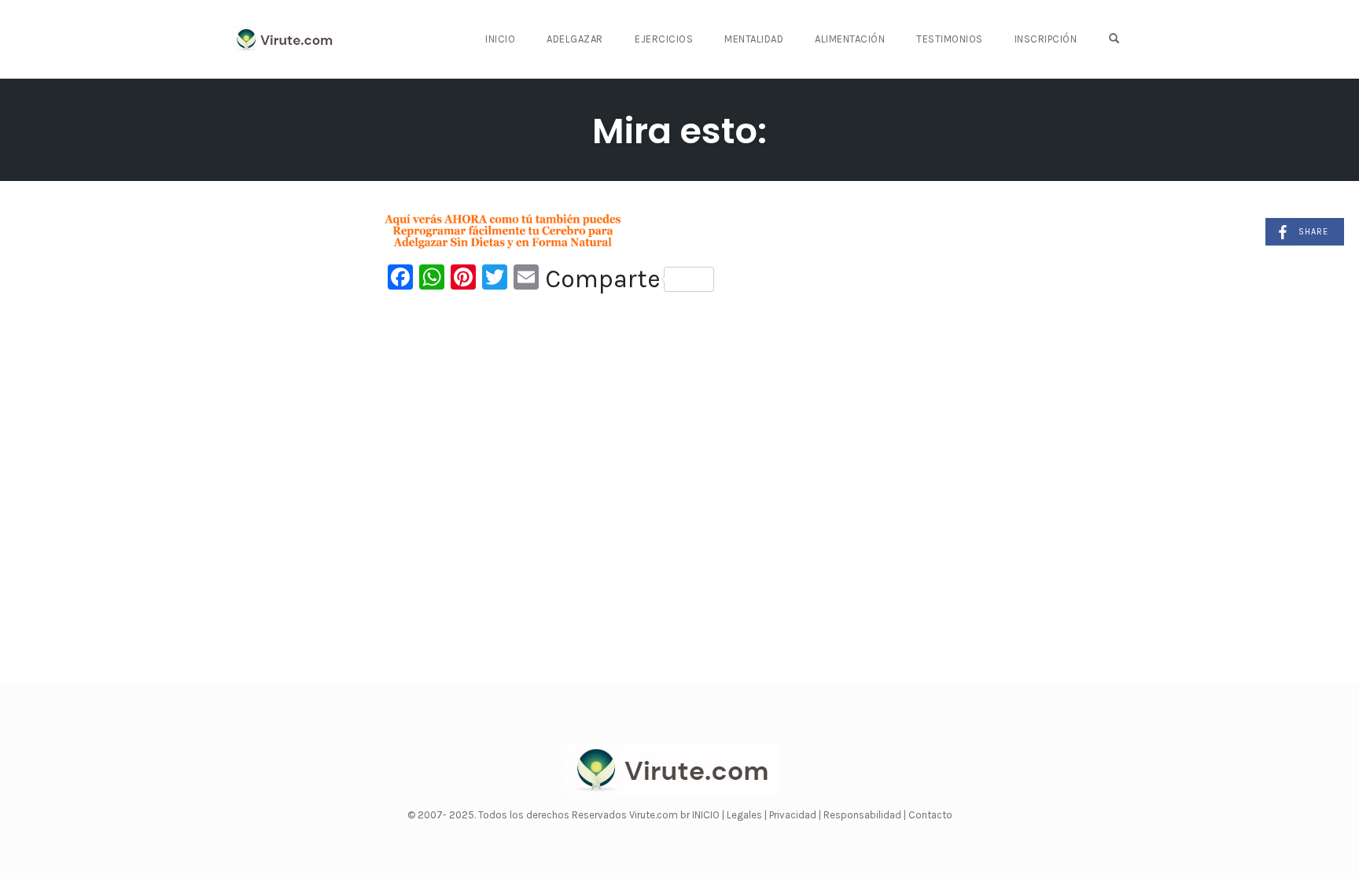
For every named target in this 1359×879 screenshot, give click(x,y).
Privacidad (794, 815)
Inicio (500, 39)
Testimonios (949, 39)
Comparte (603, 279)
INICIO (707, 815)
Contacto (930, 815)
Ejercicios (664, 39)
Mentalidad (753, 39)
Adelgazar (575, 39)
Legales (745, 815)
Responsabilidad (863, 815)
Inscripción (1046, 39)
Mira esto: (679, 131)
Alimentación (850, 39)
